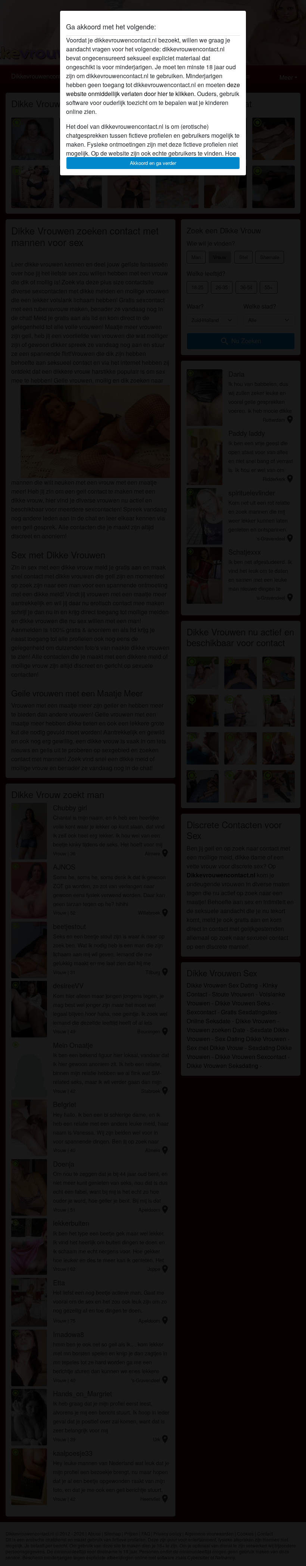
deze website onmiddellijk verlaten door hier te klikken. (153, 89)
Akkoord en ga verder (153, 162)
